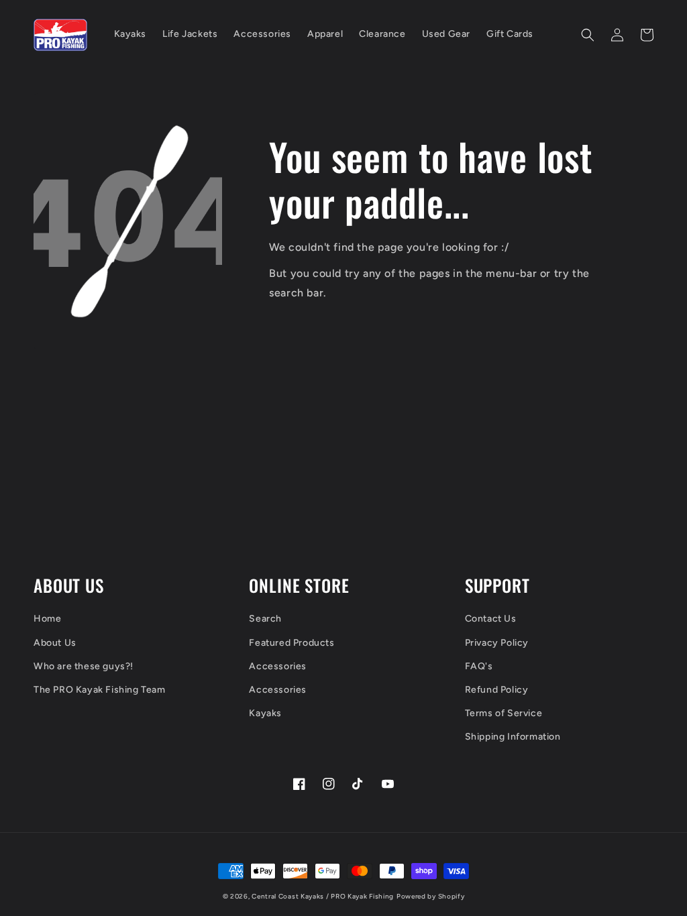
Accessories (278, 666)
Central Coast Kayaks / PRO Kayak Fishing (323, 896)
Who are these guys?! (84, 666)
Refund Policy (497, 689)
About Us (55, 642)
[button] (587, 35)
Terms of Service (504, 713)
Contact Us (491, 618)
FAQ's (479, 666)
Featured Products (291, 642)
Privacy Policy (497, 642)
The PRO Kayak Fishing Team (100, 689)
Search (265, 618)
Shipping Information (513, 736)
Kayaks (265, 713)
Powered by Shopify (431, 896)
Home (47, 618)
